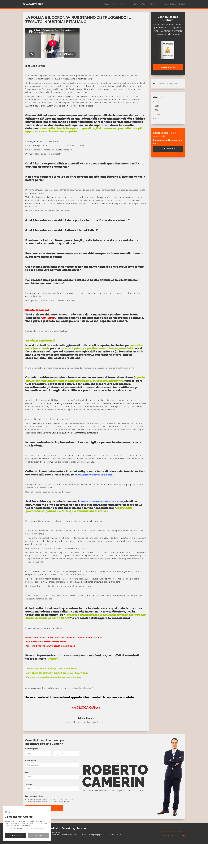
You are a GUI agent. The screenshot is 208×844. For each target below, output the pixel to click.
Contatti (182, 4)
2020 (157, 114)
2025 (157, 101)
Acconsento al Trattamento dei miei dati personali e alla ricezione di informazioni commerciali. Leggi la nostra (50, 800)
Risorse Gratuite (169, 4)
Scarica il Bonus (168, 67)
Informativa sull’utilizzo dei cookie (173, 835)
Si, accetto (16, 835)
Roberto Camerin (119, 4)
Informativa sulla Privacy (35, 796)
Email (28, 772)
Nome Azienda (30, 760)
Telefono (28, 784)
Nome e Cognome (32, 749)
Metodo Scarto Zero (137, 4)
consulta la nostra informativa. (33, 828)
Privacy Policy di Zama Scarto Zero (172, 832)
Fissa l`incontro (168, 149)
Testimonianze (154, 4)
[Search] (155, 83)
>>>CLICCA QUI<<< (86, 707)
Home (106, 4)
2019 (157, 118)
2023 (157, 106)
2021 (157, 110)
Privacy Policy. (64, 802)
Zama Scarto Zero (33, 4)
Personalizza (38, 835)
